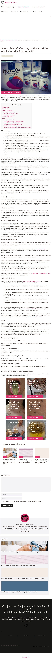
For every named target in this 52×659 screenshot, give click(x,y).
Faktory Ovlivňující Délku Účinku (11, 113)
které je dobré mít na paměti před (31, 281)
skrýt (20, 104)
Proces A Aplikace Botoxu (8, 115)
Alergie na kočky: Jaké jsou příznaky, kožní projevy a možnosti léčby (19, 592)
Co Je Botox (5, 109)
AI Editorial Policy (26, 657)
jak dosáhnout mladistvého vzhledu (41, 273)
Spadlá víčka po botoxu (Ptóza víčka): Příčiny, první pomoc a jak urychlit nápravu (42, 462)
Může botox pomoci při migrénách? (12, 126)
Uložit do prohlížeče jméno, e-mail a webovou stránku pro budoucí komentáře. (22, 501)
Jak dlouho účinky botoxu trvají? (11, 122)
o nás (26, 636)
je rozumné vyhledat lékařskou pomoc (31, 309)
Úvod (2, 7)
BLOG (10, 636)
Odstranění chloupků (38, 7)
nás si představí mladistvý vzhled (25, 96)
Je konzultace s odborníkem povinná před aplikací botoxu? (17, 127)
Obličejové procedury (23, 7)
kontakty (42, 636)
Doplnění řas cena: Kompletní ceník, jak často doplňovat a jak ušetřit (26, 461)
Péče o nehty (4, 12)
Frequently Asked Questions (8, 119)
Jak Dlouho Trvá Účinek (9, 112)
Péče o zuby (13, 12)
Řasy (5, 457)
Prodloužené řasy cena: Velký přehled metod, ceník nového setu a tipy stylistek (9, 462)
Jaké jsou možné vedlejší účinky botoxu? (13, 124)
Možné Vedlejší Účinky (7, 116)
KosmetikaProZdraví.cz (11, 2)
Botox (16, 40)
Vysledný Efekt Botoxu (7, 110)
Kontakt (40, 12)
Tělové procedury (24, 12)
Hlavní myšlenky (5, 107)
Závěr (3, 118)
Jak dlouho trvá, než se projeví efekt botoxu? (14, 121)
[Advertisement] (26, 29)
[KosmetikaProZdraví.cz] (2, 2)
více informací (25, 531)
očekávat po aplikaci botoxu (35, 317)
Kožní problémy (10, 7)
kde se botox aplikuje (40, 249)
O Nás (34, 12)
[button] (50, 16)
